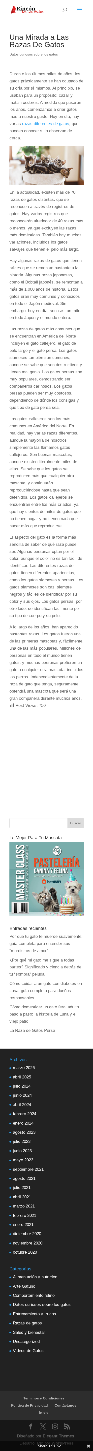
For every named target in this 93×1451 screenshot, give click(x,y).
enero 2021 (23, 1224)
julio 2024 (22, 1086)
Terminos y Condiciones (43, 1398)
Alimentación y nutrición (35, 1277)
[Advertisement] (46, 755)
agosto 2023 (24, 1132)
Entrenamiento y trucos (34, 1314)
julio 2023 (22, 1141)
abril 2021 (22, 1197)
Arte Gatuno (24, 1286)
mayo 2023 (23, 1160)
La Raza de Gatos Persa (32, 1030)
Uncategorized (26, 1341)
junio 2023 (22, 1151)
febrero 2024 (24, 1114)
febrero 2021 (24, 1215)
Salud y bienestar (29, 1332)
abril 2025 (22, 1077)
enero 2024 (23, 1123)
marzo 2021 (24, 1206)
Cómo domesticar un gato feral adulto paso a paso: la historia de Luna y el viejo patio (44, 1014)
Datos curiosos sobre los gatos (33, 54)
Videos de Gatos (28, 1350)
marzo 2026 (24, 1067)
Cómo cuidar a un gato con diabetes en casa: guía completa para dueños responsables (45, 990)
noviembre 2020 (27, 1243)
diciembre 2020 (27, 1233)
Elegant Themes (58, 1436)
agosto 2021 (24, 1178)
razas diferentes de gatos (45, 123)
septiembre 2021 (28, 1169)
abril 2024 (22, 1104)
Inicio (44, 1412)
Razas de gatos (27, 1323)
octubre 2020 (25, 1252)
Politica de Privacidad (29, 1405)
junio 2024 (22, 1095)
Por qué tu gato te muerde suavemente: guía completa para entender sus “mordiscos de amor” (46, 943)
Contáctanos (65, 1405)
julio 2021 (22, 1187)
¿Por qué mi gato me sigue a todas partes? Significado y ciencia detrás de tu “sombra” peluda (45, 967)
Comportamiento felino (34, 1295)
